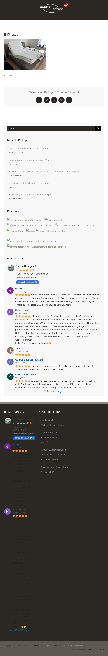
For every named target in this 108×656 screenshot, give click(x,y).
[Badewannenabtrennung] (30, 225)
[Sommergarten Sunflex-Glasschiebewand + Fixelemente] (36, 247)
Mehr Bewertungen (54, 391)
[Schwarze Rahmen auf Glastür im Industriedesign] (52, 231)
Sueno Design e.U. (27, 266)
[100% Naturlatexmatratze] (31, 233)
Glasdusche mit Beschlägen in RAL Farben (29, 183)
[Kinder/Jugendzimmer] (25, 220)
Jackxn (19, 348)
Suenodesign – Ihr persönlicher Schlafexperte (31, 194)
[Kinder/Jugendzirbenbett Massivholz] (53, 220)
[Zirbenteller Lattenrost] (16, 231)
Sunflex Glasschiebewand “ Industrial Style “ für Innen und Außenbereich (44, 171)
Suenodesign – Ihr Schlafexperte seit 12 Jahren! (32, 160)
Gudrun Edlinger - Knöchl (29, 360)
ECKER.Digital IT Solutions (73, 646)
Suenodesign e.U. (45, 646)
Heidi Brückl (22, 310)
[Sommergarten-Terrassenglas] (32, 241)
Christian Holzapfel (25, 374)
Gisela (18, 288)
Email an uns (97, 649)
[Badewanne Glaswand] (75, 225)
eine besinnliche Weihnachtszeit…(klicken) (29, 148)
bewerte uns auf (26, 282)
